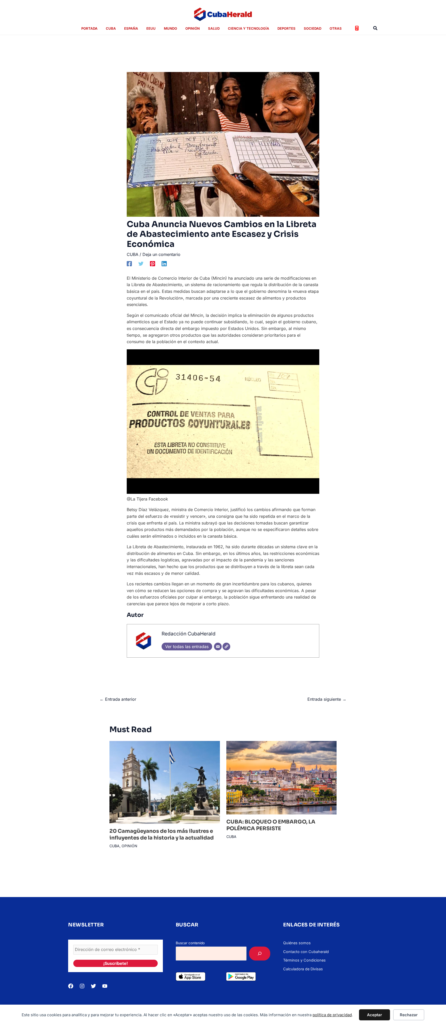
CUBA (132, 254)
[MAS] (259, 954)
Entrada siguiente (326, 699)
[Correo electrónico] (218, 646)
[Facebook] (129, 263)
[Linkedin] (164, 263)
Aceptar (374, 1014)
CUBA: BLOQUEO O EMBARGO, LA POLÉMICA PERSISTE (270, 825)
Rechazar (409, 1014)
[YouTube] (104, 986)
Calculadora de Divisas (303, 969)
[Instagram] (82, 986)
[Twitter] (141, 263)
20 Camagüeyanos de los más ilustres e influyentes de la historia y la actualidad (161, 834)
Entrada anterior (118, 699)
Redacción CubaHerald (189, 634)
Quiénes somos (297, 943)
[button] (375, 28)
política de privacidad (332, 1014)
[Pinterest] (152, 263)
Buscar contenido (190, 943)
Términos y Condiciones (304, 960)
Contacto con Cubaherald (306, 951)
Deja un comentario (161, 254)
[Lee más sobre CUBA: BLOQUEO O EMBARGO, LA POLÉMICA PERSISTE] (281, 777)
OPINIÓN (129, 846)
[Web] (226, 646)
